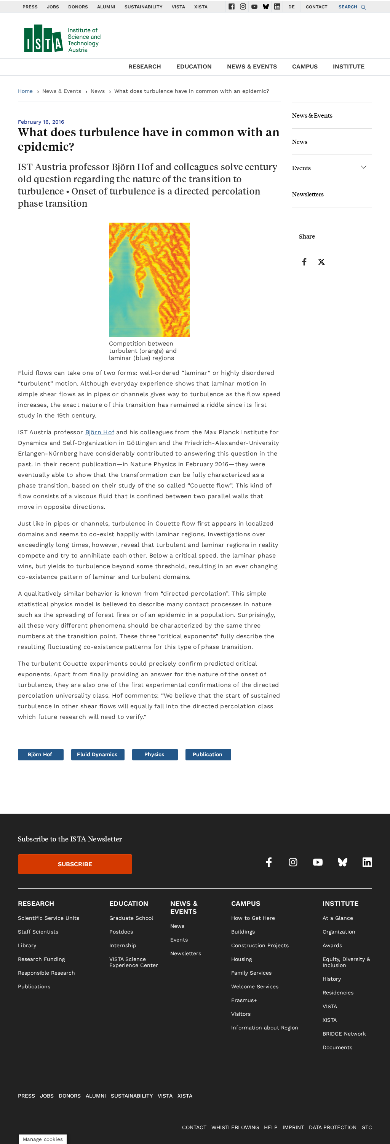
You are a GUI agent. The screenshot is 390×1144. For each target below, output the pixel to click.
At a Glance (338, 918)
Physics (154, 754)
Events (301, 168)
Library (27, 945)
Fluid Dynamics (97, 754)
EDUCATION (194, 66)
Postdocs (121, 932)
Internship (122, 945)
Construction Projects (260, 945)
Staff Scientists (38, 932)
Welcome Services (254, 986)
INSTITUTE (348, 66)
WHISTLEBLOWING (235, 1127)
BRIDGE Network (344, 1034)
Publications (34, 986)
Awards (332, 945)
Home (25, 91)
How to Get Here (253, 918)
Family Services (251, 973)
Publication (207, 754)
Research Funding (41, 959)
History (332, 979)
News (98, 91)
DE (291, 7)
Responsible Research (46, 973)
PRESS (30, 7)
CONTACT (317, 7)
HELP (271, 1127)
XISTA (201, 7)
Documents (337, 1047)
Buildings (243, 932)
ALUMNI (106, 7)
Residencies (338, 992)
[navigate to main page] (61, 36)
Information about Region (264, 1028)
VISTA (178, 7)
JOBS (53, 7)
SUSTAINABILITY (144, 7)
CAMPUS (305, 66)
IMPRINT (293, 1127)
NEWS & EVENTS (252, 66)
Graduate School (131, 918)
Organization (339, 932)
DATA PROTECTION (332, 1127)
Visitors (241, 1014)
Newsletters (308, 194)
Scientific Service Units (48, 918)
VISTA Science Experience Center (133, 962)
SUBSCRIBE (75, 864)
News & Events (61, 91)
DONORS (78, 7)
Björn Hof (99, 432)
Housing (241, 959)
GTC (366, 1127)
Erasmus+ (244, 1000)
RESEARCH (144, 66)
